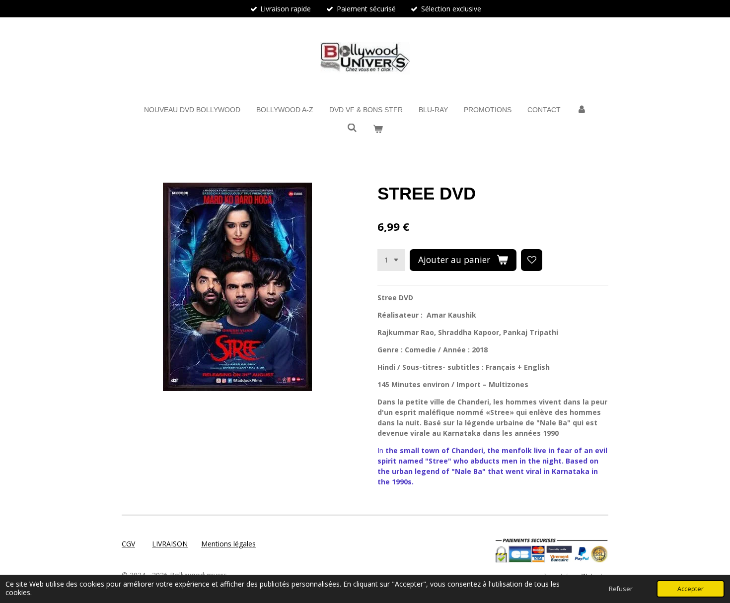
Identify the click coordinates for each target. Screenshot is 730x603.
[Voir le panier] (377, 129)
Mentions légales (228, 543)
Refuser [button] (621, 589)
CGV (128, 543)
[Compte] (581, 110)
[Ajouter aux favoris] (532, 260)
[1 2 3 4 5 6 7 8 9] (391, 260)
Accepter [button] (690, 589)
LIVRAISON (170, 543)
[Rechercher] (352, 128)
